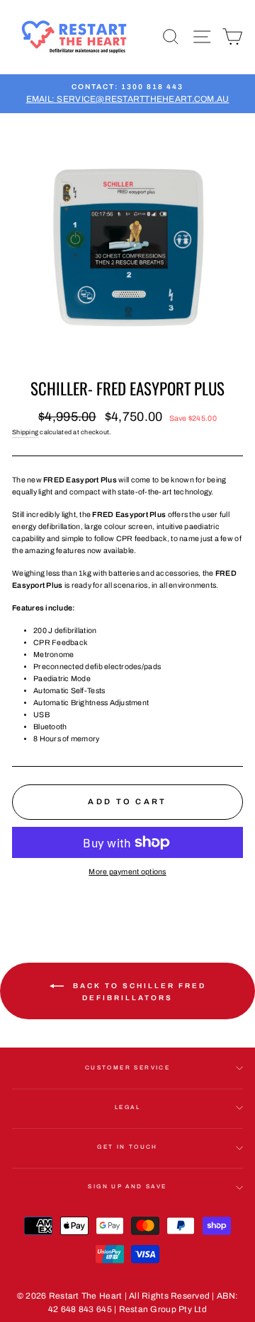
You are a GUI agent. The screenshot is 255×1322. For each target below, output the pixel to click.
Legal (127, 1107)
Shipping (25, 432)
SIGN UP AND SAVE (127, 1186)
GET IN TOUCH (127, 1147)
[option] (127, 94)
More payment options (127, 872)
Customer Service (127, 1068)
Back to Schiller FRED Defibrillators (137, 992)
